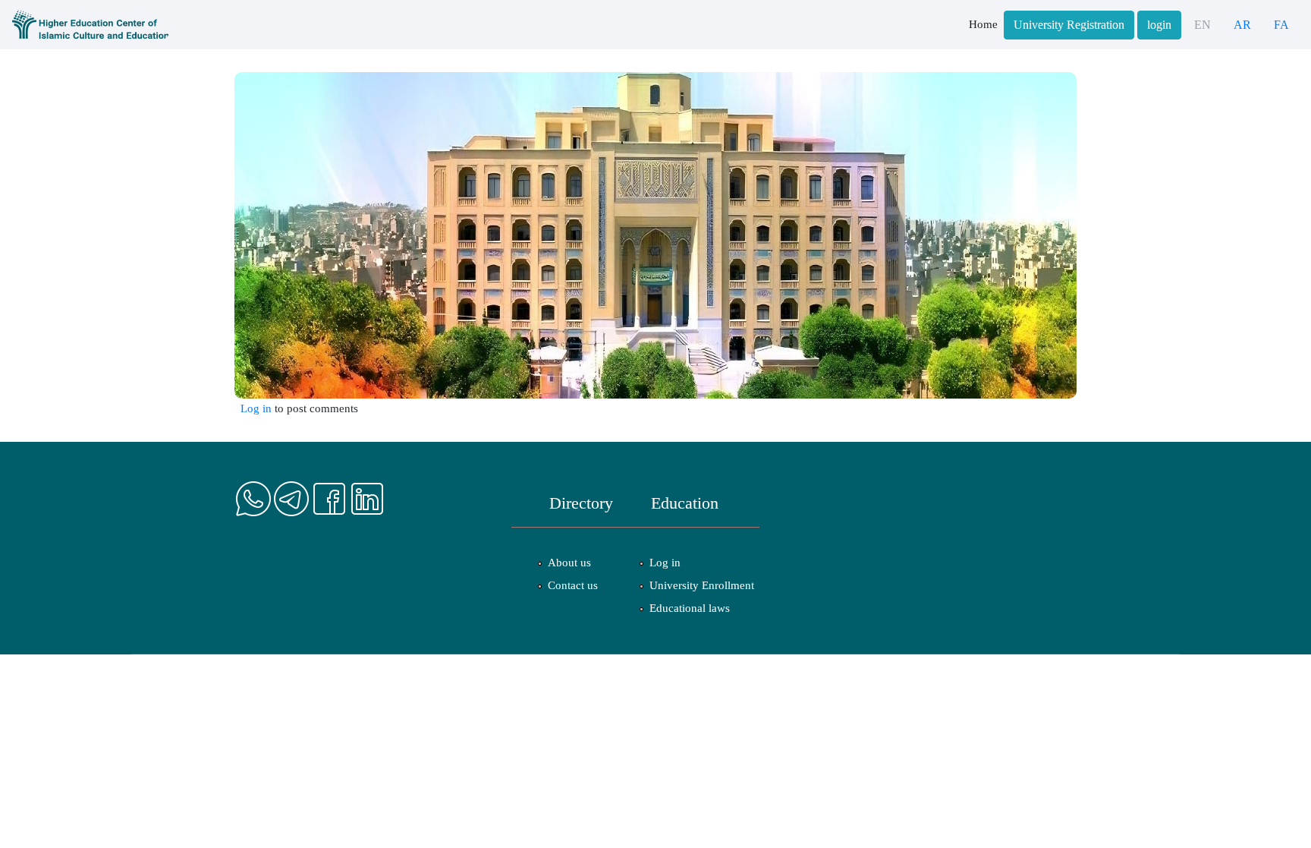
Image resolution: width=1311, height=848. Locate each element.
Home (983, 24)
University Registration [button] (1069, 25)
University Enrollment (701, 585)
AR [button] (1242, 25)
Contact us (573, 585)
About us (569, 562)
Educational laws (689, 608)
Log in (256, 408)
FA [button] (1281, 25)
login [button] (1159, 25)
